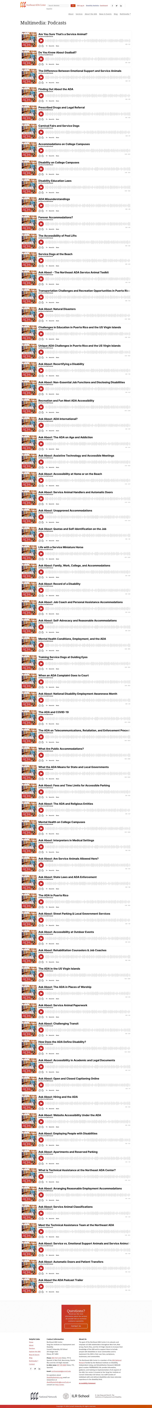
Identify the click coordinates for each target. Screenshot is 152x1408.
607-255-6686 (61, 1365)
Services (79, 14)
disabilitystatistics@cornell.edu (58, 1382)
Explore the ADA (34, 1352)
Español (49, 9)
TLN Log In (80, 6)
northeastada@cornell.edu (61, 1371)
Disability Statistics (92, 6)
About (70, 14)
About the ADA (91, 14)
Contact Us (76, 1326)
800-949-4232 (56, 1358)
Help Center (59, 1385)
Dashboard (104, 6)
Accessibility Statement (87, 1383)
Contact (32, 1364)
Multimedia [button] (124, 14)
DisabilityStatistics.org (54, 1377)
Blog (116, 14)
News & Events (105, 14)
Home (31, 1342)
